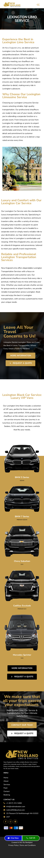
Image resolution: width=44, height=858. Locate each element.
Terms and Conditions (28, 845)
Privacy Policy (13, 845)
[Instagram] (10, 822)
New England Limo (13, 48)
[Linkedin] (15, 822)
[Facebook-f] (6, 822)
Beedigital (29, 842)
